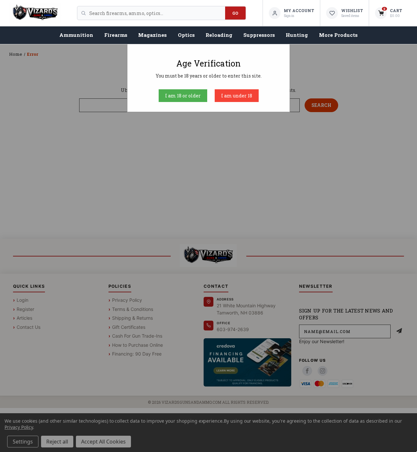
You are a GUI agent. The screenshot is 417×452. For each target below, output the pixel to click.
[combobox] (157, 13)
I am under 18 (236, 96)
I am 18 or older (183, 96)
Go (235, 13)
